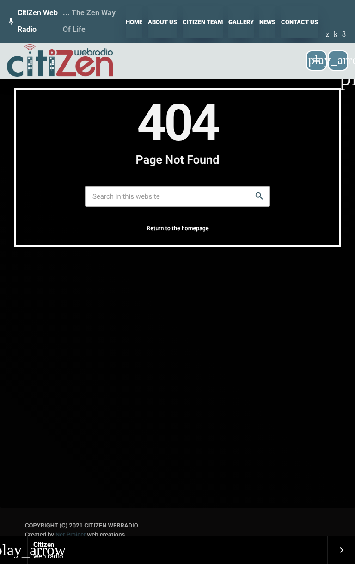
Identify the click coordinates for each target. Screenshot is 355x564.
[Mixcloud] (335, 34)
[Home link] (60, 60)
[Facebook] (344, 34)
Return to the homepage (177, 228)
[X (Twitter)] (327, 34)
